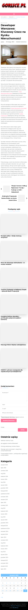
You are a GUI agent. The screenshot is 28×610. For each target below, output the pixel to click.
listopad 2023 (4, 560)
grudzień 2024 (4, 522)
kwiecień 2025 (4, 511)
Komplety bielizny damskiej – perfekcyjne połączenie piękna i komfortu (11, 318)
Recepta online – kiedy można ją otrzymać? (11, 236)
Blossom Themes (15, 606)
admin (2, 42)
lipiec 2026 (3, 467)
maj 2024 (3, 543)
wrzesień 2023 (4, 563)
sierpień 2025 (4, 499)
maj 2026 (3, 473)
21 (17, 588)
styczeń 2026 (4, 485)
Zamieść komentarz (21, 42)
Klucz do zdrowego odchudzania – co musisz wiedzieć (13, 263)
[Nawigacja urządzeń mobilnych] (14, 14)
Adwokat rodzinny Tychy (7, 440)
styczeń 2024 (4, 554)
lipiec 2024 (3, 537)
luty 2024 (3, 551)
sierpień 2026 (4, 465)
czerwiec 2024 (4, 540)
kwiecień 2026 (4, 476)
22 (21, 588)
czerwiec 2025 (4, 505)
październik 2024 (5, 528)
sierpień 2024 (4, 534)
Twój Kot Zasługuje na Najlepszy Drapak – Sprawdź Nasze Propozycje (13, 290)
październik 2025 (5, 493)
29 (21, 590)
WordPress (15, 607)
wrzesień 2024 (4, 531)
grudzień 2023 (4, 557)
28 (17, 590)
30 (25, 590)
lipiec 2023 (3, 569)
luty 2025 (3, 517)
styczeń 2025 (4, 520)
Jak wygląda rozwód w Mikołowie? (9, 443)
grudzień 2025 (4, 488)
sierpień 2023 (4, 566)
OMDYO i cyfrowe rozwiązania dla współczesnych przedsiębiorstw (11, 370)
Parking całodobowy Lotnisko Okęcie (10, 446)
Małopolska (4, 22)
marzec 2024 (4, 548)
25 (6, 590)
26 (10, 590)
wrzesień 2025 (4, 496)
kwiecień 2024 (4, 546)
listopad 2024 (4, 525)
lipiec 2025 (3, 502)
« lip (2, 597)
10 (2, 585)
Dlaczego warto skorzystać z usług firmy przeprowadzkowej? (11, 449)
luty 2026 (3, 482)
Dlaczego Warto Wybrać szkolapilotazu (13, 344)
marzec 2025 (4, 514)
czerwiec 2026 (4, 470)
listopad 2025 (4, 491)
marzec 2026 (4, 479)
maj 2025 (3, 508)
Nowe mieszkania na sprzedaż (19, 108)
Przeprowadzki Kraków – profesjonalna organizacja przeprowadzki (14, 454)
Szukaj (2, 427)
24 (2, 590)
